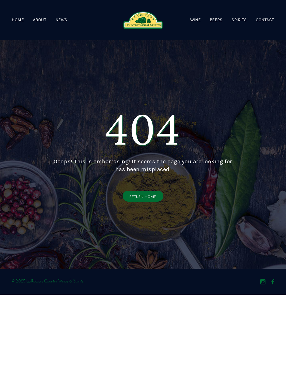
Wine (195, 20)
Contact (265, 20)
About (40, 20)
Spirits (239, 20)
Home (18, 20)
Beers (216, 20)
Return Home (143, 196)
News (61, 20)
